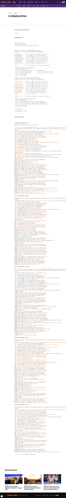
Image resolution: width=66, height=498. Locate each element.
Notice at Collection (46, 495)
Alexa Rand (18, 86)
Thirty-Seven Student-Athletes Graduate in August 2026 (13, 488)
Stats (37, 5)
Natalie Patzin (19, 92)
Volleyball (6, 485)
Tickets (24, 2)
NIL (39, 2)
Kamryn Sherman (19, 89)
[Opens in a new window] (63, 2)
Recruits (36, 2)
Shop (43, 2)
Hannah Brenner (19, 85)
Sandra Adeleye (19, 82)
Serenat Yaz (18, 81)
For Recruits (42, 5)
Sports (20, 2)
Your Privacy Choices (38, 495)
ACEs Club (19, 5)
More (48, 5)
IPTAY (46, 2)
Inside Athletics (30, 2)
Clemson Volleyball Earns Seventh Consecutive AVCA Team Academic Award (52, 488)
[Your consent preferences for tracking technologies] (2, 496)
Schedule (60, 2)
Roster (24, 5)
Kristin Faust (19, 84)
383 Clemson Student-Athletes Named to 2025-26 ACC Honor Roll (32, 488)
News (33, 5)
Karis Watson (18, 90)
